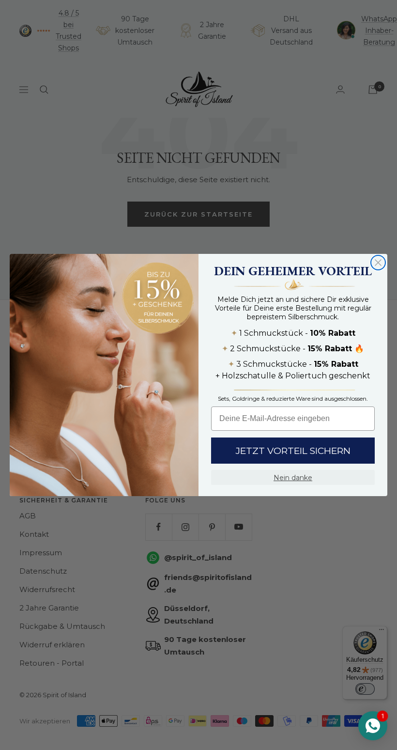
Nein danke (293, 477)
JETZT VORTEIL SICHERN (293, 450)
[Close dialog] (378, 262)
